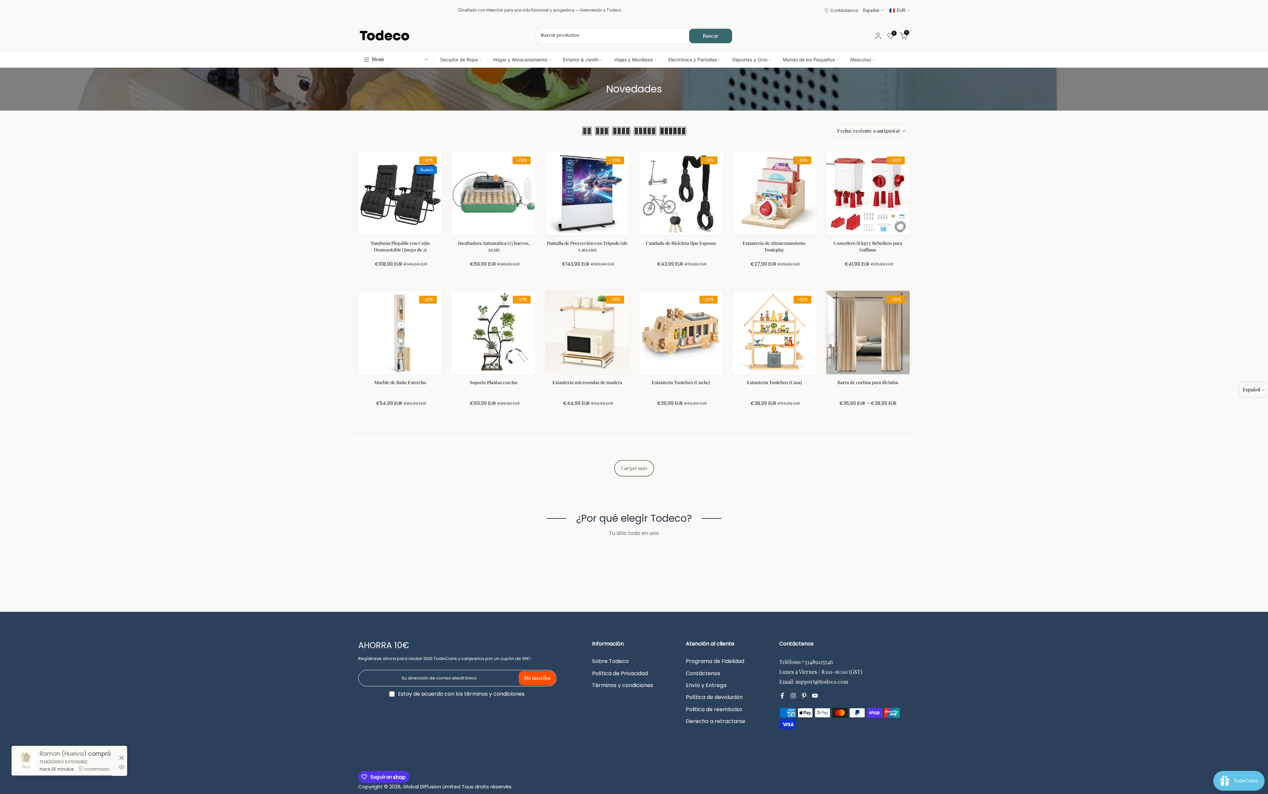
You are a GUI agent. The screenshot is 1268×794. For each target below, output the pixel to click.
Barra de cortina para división (867, 382)
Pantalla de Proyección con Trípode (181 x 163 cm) (587, 246)
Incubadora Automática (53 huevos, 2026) (494, 246)
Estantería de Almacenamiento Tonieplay (774, 246)
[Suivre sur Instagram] (793, 696)
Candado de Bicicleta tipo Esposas (681, 243)
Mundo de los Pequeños (809, 59)
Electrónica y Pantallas (692, 59)
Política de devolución (714, 697)
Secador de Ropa (459, 59)
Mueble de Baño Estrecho (400, 382)
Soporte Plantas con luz (494, 382)
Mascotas (860, 59)
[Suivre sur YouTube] (815, 696)
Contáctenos (844, 10)
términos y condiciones (494, 694)
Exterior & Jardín (581, 59)
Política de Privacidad (620, 673)
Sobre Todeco (610, 661)
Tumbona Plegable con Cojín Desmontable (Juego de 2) (400, 246)
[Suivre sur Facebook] (782, 696)
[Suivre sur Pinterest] (804, 696)
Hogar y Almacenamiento (520, 59)
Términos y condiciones (622, 685)
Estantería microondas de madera (587, 382)
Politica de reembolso (714, 709)
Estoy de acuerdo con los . (461, 694)
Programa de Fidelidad (715, 661)
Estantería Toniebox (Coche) (681, 382)
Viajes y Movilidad (633, 59)
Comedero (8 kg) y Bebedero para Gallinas (867, 246)
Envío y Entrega (706, 685)
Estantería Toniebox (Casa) (774, 382)
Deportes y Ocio (749, 59)
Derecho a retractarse (715, 721)
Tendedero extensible (64, 762)
